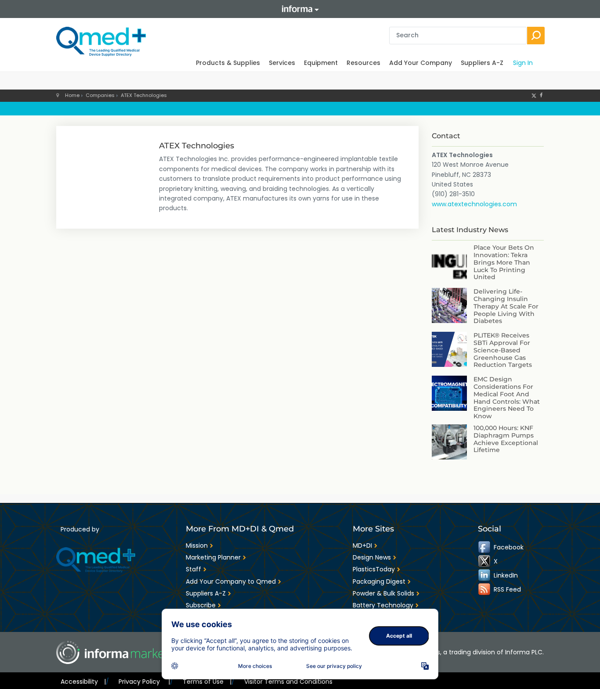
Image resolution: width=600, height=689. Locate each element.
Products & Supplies (228, 62)
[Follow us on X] (534, 95)
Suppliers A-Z (482, 62)
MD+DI (362, 545)
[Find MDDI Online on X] (485, 560)
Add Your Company (420, 62)
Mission (197, 545)
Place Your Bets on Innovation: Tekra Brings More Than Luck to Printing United (503, 262)
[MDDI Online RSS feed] (485, 589)
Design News (372, 557)
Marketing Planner (213, 557)
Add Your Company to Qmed (231, 581)
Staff (193, 569)
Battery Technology (383, 605)
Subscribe (201, 605)
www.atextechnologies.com (474, 204)
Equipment (321, 62)
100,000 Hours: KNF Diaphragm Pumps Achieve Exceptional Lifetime (505, 439)
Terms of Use (207, 681)
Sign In (523, 62)
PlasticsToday (374, 569)
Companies (100, 95)
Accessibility (83, 681)
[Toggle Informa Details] (300, 9)
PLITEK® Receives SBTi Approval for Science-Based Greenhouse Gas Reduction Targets (502, 350)
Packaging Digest (379, 581)
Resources (363, 62)
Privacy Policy (144, 681)
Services (282, 62)
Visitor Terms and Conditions (288, 681)
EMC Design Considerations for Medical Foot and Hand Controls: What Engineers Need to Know (506, 397)
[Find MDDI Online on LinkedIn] (485, 575)
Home (72, 95)
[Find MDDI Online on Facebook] (485, 546)
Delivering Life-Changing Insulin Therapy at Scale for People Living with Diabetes (506, 306)
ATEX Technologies (144, 95)
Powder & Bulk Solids (383, 593)
